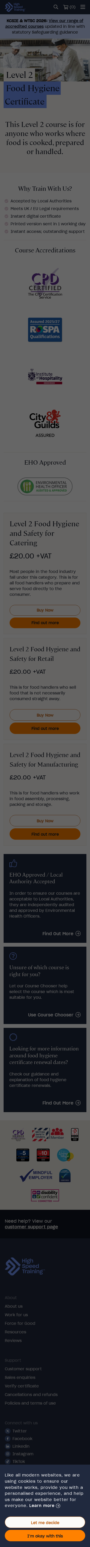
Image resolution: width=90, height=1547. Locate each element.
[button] (44, 1506)
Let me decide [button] (45, 1522)
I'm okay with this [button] (45, 1536)
